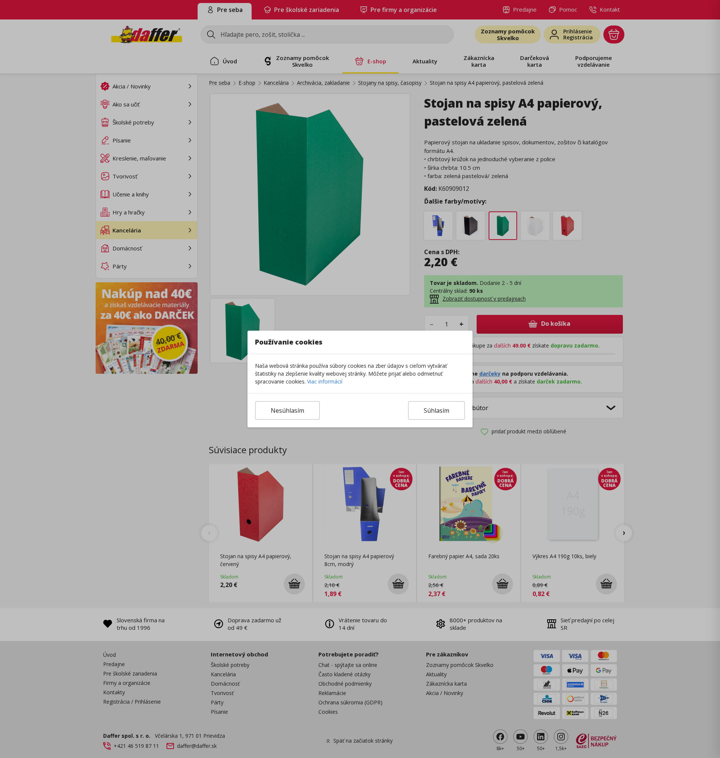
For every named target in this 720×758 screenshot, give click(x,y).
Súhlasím (436, 410)
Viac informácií (324, 381)
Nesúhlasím (287, 410)
